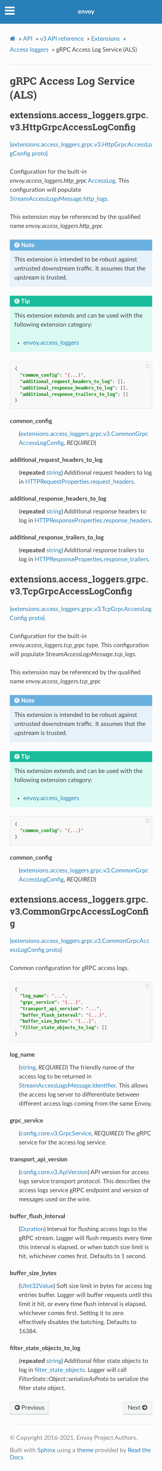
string (53, 473)
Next (135, 1408)
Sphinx (46, 1450)
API (27, 39)
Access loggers (29, 50)
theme (85, 1450)
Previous (32, 1408)
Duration (32, 1229)
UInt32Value (36, 1286)
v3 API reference (62, 39)
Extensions (105, 39)
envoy (86, 12)
